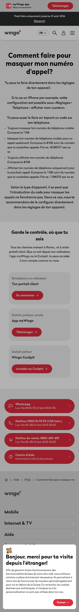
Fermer (61, 602)
